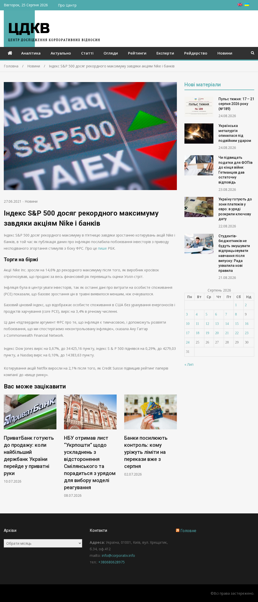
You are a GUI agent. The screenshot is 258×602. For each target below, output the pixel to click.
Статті (87, 53)
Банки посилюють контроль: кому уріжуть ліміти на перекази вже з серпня (146, 452)
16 (246, 324)
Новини (224, 53)
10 (187, 324)
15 (237, 324)
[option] (30, 439)
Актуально (61, 53)
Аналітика (31, 53)
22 (237, 333)
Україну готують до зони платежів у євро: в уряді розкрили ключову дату (235, 209)
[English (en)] (240, 4)
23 (246, 333)
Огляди (111, 53)
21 (227, 333)
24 (187, 342)
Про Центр (67, 5)
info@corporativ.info (118, 555)
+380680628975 (111, 562)
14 (227, 324)
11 (197, 324)
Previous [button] (7, 449)
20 (217, 333)
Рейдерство (195, 53)
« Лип (189, 364)
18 (197, 333)
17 (187, 333)
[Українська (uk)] (247, 4)
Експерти (165, 53)
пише (102, 248)
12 (207, 324)
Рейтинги (137, 53)
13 (217, 324)
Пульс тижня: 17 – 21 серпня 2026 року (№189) (236, 104)
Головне (188, 530)
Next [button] (174, 449)
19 (207, 333)
